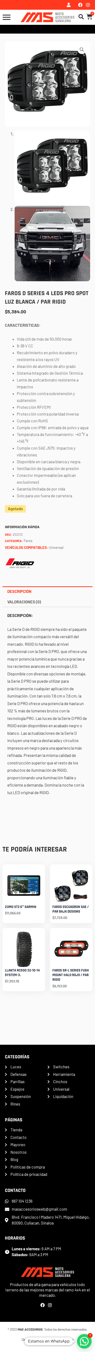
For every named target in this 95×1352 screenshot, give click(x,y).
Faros (28, 540)
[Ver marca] (20, 563)
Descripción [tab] (19, 591)
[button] (81, 49)
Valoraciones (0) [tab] (24, 601)
